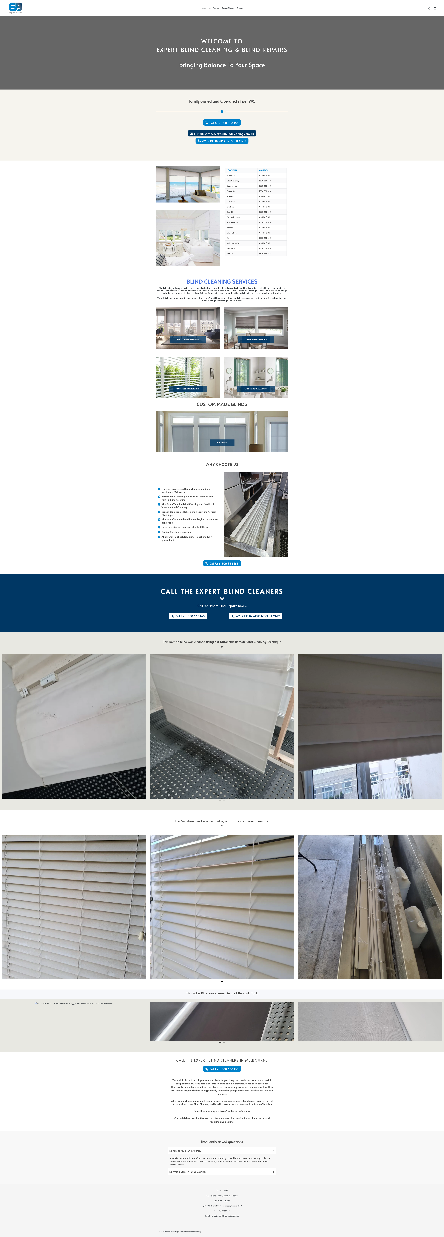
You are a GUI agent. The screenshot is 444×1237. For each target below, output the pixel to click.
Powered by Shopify (194, 1231)
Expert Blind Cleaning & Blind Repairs (176, 1231)
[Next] (437, 726)
